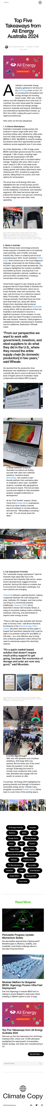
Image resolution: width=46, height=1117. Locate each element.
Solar (21, 871)
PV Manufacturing (14, 865)
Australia (32, 827)
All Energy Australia (16, 827)
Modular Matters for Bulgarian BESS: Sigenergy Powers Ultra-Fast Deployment (22, 985)
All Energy (23, 91)
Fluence (35, 234)
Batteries (12, 833)
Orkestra (6, 595)
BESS (24, 833)
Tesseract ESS (20, 605)
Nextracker (37, 307)
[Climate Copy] (40, 2)
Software (9, 871)
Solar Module (35, 871)
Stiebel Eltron (12, 236)
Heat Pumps (29, 849)
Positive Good (29, 790)
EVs (21, 844)
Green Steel (14, 849)
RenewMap (11, 478)
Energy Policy (13, 838)
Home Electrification (15, 854)
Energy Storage (30, 838)
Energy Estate (22, 503)
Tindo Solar (23, 881)
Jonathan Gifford (18, 47)
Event (11, 844)
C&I (34, 833)
